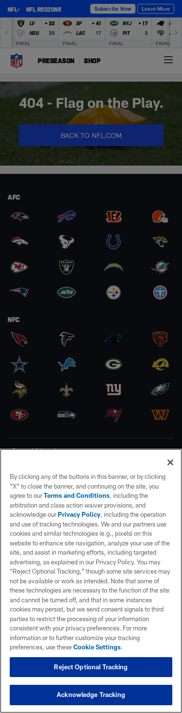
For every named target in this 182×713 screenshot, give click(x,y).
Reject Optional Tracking (91, 667)
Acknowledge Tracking (91, 694)
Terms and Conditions (77, 495)
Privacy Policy (79, 514)
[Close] (170, 462)
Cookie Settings (97, 647)
